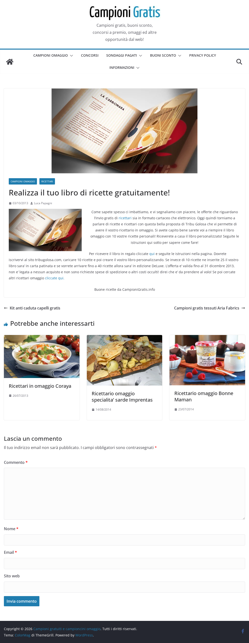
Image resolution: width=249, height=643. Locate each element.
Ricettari (47, 181)
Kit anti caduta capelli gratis (35, 308)
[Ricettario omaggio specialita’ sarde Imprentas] (124, 338)
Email (10, 552)
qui (152, 253)
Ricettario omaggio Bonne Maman (203, 396)
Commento (16, 462)
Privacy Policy (202, 55)
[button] (70, 55)
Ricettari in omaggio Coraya (40, 386)
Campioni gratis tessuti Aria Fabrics (206, 308)
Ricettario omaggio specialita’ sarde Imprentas (122, 396)
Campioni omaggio (50, 55)
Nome (11, 528)
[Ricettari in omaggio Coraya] (42, 338)
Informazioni (121, 67)
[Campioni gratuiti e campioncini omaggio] (10, 62)
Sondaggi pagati (121, 55)
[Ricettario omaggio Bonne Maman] (207, 338)
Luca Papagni (43, 203)
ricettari (125, 218)
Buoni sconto (163, 55)
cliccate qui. (54, 278)
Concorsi (89, 55)
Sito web (12, 576)
